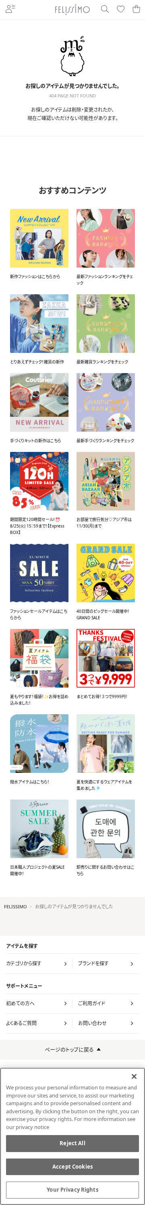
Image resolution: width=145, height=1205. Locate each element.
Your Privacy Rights (72, 1189)
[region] (72, 1136)
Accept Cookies (72, 1166)
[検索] (104, 9)
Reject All (72, 1143)
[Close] (134, 1076)
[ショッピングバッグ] (136, 9)
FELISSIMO (15, 906)
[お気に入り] (120, 9)
